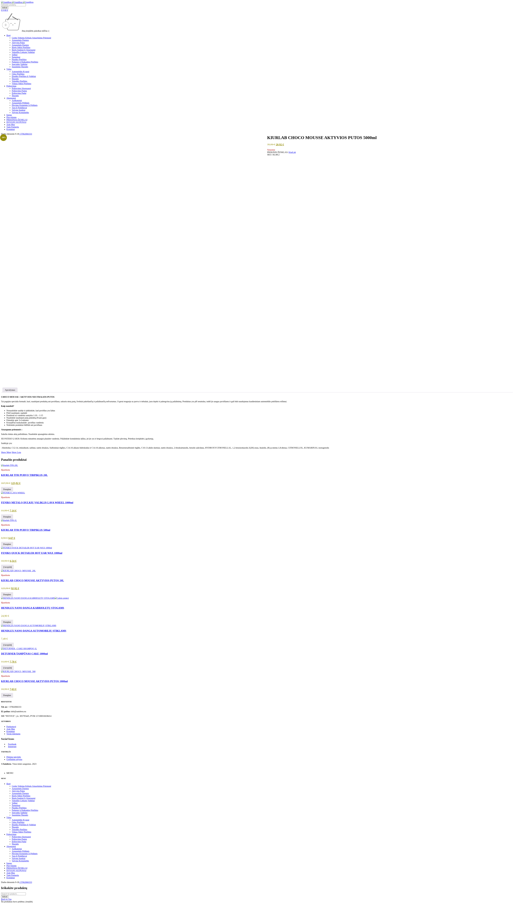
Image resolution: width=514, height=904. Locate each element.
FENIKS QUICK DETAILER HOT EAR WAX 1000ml (31, 553)
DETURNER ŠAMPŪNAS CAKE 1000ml (24, 653)
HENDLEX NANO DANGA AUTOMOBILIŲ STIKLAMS (33, 630)
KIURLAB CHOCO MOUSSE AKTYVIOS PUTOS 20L (32, 580)
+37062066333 (25, 134)
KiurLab (292, 152)
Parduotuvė (11, 726)
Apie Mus (10, 729)
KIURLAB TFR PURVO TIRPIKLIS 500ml (25, 530)
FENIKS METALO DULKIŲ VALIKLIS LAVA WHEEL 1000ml (37, 502)
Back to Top (6, 899)
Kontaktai (10, 731)
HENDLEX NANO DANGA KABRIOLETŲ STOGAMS (32, 607)
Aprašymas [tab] (10, 390)
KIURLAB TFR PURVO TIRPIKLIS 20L (24, 475)
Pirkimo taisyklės (13, 757)
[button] (7, 567)
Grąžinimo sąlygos (14, 759)
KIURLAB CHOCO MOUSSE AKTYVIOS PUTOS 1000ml (34, 681)
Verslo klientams (13, 734)
